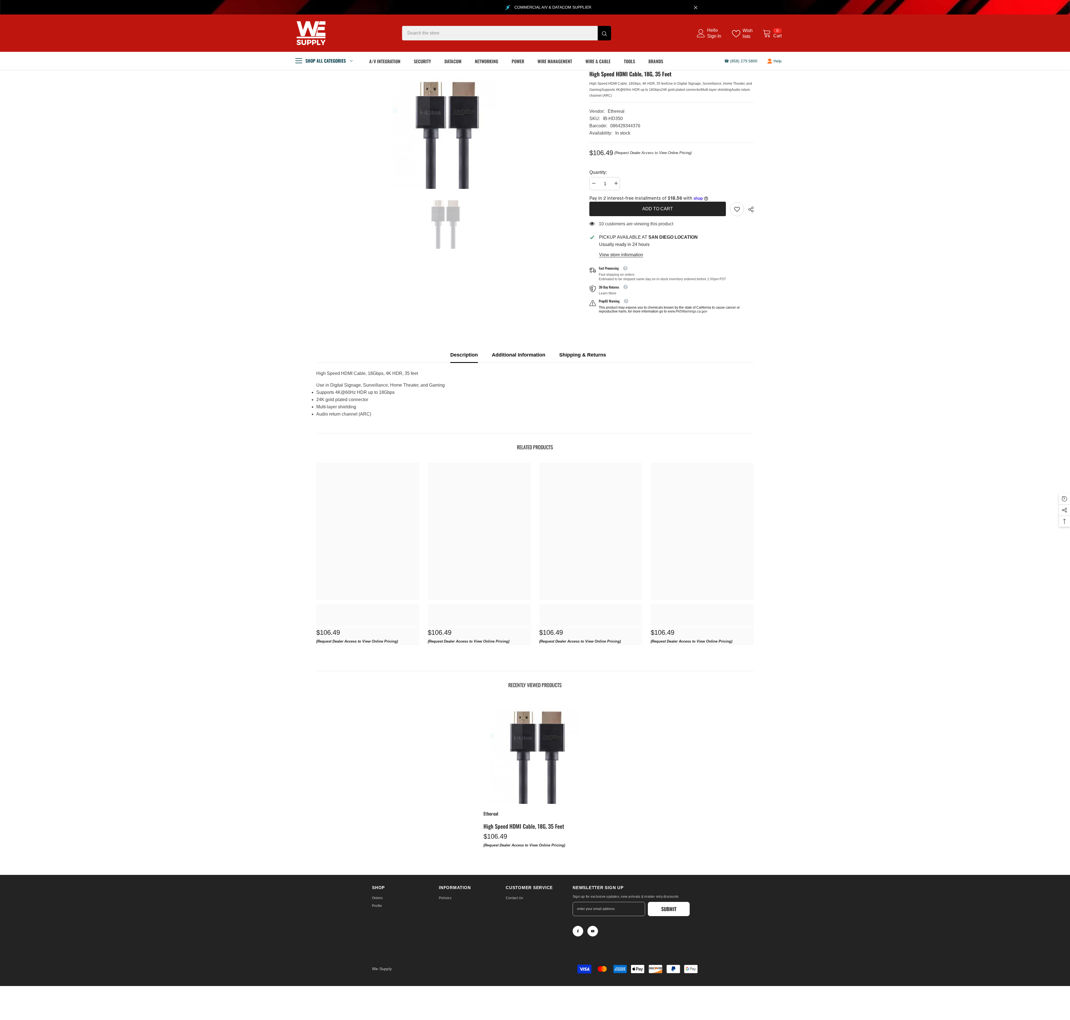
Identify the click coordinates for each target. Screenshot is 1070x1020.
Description (464, 355)
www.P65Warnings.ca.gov (687, 311)
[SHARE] (749, 209)
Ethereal (616, 111)
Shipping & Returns (582, 355)
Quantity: (598, 172)
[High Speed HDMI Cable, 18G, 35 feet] (535, 752)
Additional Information (518, 355)
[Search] (506, 33)
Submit (669, 908)
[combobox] (500, 33)
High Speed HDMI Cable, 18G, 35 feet (523, 826)
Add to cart (657, 208)
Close (695, 7)
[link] (737, 209)
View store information (621, 254)
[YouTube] (592, 931)
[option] (444, 129)
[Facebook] (578, 931)
